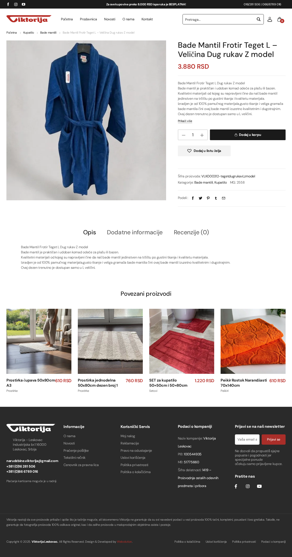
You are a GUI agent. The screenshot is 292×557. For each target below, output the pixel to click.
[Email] (223, 198)
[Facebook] (193, 198)
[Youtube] (259, 486)
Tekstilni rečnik (74, 457)
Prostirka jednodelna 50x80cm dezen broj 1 (98, 383)
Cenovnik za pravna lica (81, 465)
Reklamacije (130, 443)
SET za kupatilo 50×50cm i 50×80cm (168, 383)
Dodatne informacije (135, 232)
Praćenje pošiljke (76, 450)
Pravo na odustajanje (136, 450)
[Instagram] (247, 486)
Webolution (124, 542)
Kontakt (147, 19)
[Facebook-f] (236, 486)
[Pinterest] (208, 198)
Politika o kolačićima (135, 472)
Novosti (109, 19)
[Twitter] (200, 198)
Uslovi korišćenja (133, 457)
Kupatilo (28, 32)
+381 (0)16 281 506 (20, 466)
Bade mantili (48, 32)
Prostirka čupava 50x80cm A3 (30, 383)
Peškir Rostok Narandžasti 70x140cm (244, 383)
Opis (89, 232)
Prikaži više (185, 121)
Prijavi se (273, 439)
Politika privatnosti (134, 465)
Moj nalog (128, 436)
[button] (270, 19)
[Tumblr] (216, 198)
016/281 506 (252, 4)
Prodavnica (88, 19)
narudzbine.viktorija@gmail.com (32, 461)
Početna (67, 19)
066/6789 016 (271, 4)
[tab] (89, 232)
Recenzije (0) (191, 232)
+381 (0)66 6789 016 (22, 471)
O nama (128, 19)
